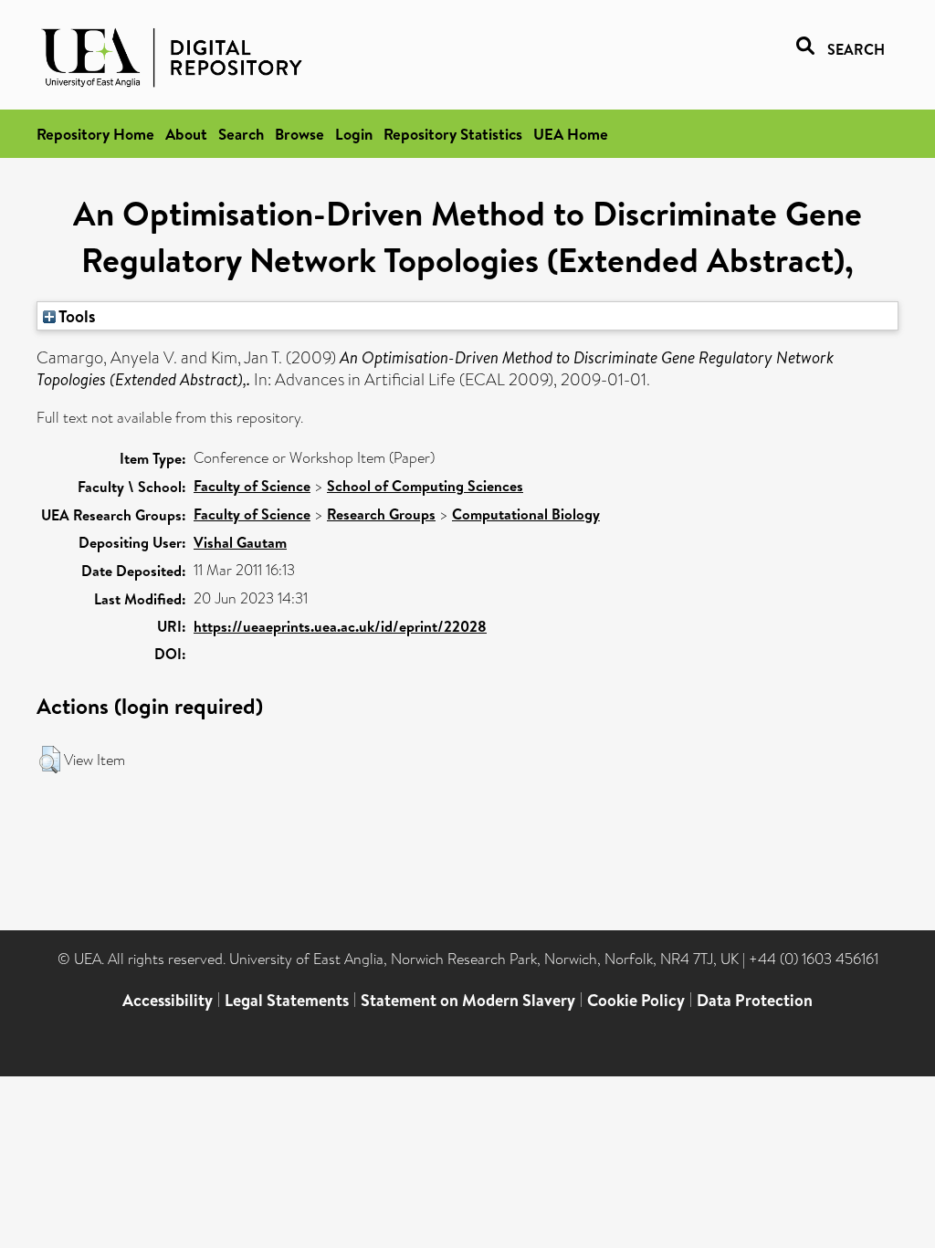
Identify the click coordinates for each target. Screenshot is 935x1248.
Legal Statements (287, 1000)
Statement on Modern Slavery (468, 1000)
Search (241, 133)
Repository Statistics (452, 133)
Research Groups (381, 514)
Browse (299, 133)
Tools (76, 316)
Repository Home (95, 133)
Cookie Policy (636, 1000)
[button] (49, 759)
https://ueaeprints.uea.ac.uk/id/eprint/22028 (340, 626)
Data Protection (755, 1000)
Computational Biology (526, 514)
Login (354, 133)
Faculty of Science (252, 486)
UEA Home (570, 133)
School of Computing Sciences (425, 486)
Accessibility (167, 1000)
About (186, 133)
